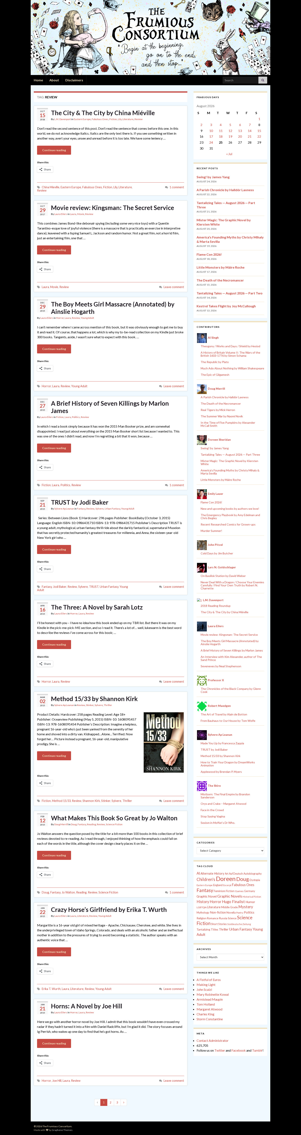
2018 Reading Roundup (216, 605)
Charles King (205, 1014)
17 (211, 136)
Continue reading (54, 150)
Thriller (108, 705)
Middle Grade (229, 907)
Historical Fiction (252, 896)
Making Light (206, 984)
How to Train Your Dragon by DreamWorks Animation (228, 763)
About (54, 80)
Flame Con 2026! (209, 254)
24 (211, 142)
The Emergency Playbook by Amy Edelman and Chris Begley (230, 516)
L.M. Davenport (62, 119)
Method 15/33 (61, 800)
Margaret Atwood (209, 1009)
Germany (249, 891)
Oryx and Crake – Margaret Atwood (223, 803)
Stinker (90, 705)
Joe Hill (56, 1080)
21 (249, 136)
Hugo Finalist (233, 901)
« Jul (229, 154)
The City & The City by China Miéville (103, 112)
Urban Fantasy (112, 508)
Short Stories (219, 924)
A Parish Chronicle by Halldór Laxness (225, 190)
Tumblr (257, 1050)
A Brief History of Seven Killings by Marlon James (110, 407)
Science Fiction (114, 824)
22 (259, 136)
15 (259, 131)
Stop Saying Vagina (213, 816)
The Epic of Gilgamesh (215, 374)
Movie (80, 214)
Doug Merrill (61, 824)
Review (139, 119)
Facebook (238, 1050)
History (203, 901)
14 (249, 131)
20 (240, 136)
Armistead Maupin (210, 999)
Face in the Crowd (212, 810)
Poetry (239, 912)
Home (38, 80)
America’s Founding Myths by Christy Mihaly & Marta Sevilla (230, 472)
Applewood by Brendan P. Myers (221, 771)
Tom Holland (206, 1004)
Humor (250, 902)
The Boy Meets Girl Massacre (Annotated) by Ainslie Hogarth (112, 307)
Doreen (226, 878)
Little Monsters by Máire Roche (220, 267)
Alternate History (212, 873)
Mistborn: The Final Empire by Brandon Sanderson (225, 795)
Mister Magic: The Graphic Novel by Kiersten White (229, 462)
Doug (74, 824)
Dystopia (255, 880)
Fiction (113, 119)
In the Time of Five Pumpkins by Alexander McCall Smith (228, 424)
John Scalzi (204, 989)
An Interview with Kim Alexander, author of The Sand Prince (231, 658)
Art (226, 873)
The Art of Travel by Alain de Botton (224, 714)
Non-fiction (218, 912)
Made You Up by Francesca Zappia (222, 743)
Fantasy (81, 508)
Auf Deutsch (236, 873)
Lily (119, 119)
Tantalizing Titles (207, 929)
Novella (231, 912)
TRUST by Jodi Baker (79, 502)
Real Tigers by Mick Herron (218, 410)
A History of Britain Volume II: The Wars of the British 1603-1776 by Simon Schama (230, 354)
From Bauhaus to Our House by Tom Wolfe (228, 720)
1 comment (177, 187)
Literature (128, 119)
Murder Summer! (211, 530)
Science (232, 918)
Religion (201, 918)
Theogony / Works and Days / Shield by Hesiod (230, 346)
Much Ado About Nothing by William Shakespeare (232, 368)
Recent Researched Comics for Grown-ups (228, 524)
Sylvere (99, 508)
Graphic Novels (229, 896)
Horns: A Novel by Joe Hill (86, 1006)
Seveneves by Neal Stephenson (221, 666)
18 (221, 136)
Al (198, 873)
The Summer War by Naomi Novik (222, 416)
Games (239, 891)
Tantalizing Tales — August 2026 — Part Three (230, 454)
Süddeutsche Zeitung (239, 924)
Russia (223, 918)
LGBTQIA (202, 907)
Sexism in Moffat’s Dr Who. (218, 822)
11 (221, 131)
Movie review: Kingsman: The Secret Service (112, 207)
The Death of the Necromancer (220, 280)
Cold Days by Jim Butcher (217, 553)
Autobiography (252, 873)
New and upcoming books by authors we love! (230, 508)
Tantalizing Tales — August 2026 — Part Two (230, 293)
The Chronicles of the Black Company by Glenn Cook (231, 690)
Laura (73, 214)
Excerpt (227, 885)
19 (230, 136)
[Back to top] (292, 1126)
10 (211, 131)
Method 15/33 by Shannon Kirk (94, 698)
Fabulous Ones (100, 119)
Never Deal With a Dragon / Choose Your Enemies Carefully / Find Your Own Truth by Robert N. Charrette (232, 585)
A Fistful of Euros (209, 980)
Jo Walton (68, 892)
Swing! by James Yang (213, 177)
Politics (76, 417)
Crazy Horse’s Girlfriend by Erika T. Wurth (109, 909)
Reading (91, 824)
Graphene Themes (62, 1130)
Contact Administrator (213, 1040)
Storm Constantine (210, 1019)
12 (230, 131)
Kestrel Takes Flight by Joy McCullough (226, 306)
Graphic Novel (207, 896)
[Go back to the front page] (150, 37)
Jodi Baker (59, 586)
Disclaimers (74, 80)
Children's (206, 879)
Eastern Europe (82, 119)
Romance (212, 918)
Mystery (245, 906)
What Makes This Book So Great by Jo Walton (114, 818)
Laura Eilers (60, 214)
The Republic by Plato (215, 362)
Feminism (219, 891)
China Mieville (50, 187)
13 (240, 131)
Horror (60, 317)
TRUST (93, 586)
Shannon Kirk (91, 800)
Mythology (203, 912)
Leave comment (174, 287)
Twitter (219, 1050)
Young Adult (87, 317)
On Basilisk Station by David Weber (223, 576)
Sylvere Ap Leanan (64, 508)
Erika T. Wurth (51, 989)
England (218, 885)
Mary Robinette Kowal (213, 994)
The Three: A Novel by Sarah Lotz (97, 607)
